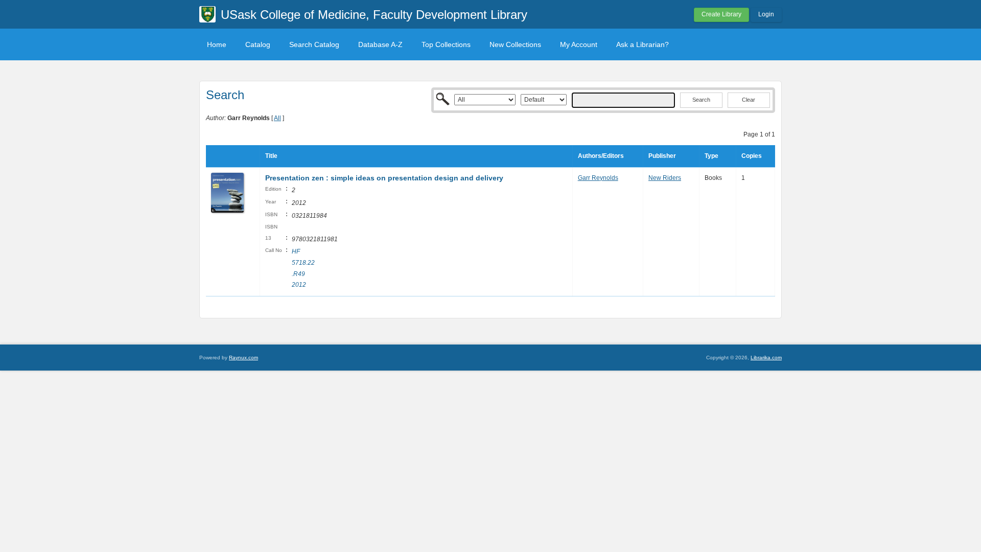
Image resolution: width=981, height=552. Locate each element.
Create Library (721, 14)
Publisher (662, 155)
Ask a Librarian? (642, 44)
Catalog (257, 44)
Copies (751, 155)
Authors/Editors (601, 155)
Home (216, 44)
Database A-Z (380, 44)
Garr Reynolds (598, 177)
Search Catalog (314, 44)
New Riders (664, 177)
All (277, 118)
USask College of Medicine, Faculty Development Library (374, 14)
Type (711, 155)
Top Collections (446, 44)
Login (766, 14)
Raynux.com (243, 357)
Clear (748, 100)
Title (271, 155)
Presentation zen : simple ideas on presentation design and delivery (384, 178)
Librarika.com (766, 357)
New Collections (515, 44)
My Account (578, 44)
